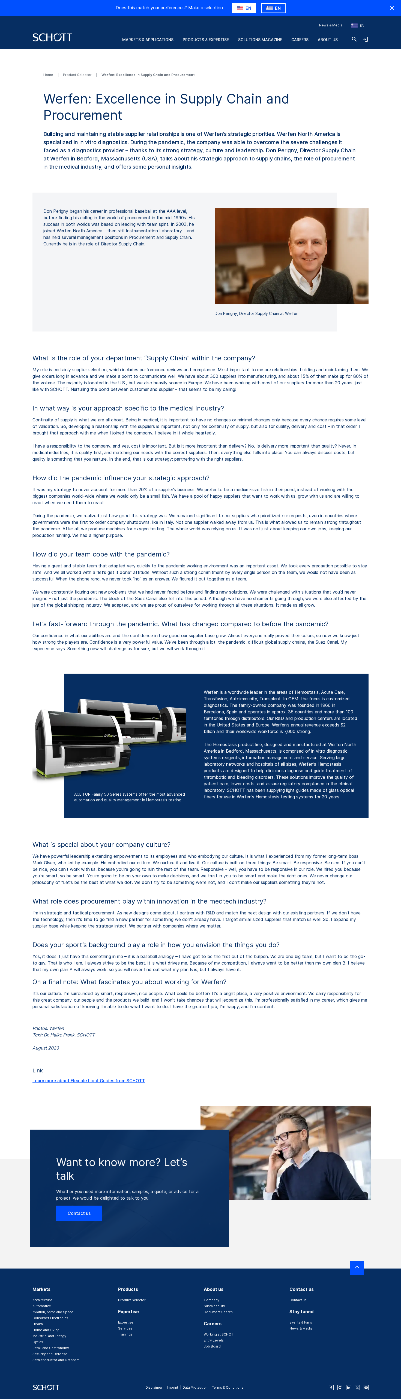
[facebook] (331, 1387)
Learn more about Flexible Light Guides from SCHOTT (88, 1080)
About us (328, 39)
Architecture (42, 1300)
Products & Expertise (206, 39)
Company (211, 1300)
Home (48, 75)
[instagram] (339, 1387)
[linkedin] (348, 1387)
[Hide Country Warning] (392, 8)
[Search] (354, 39)
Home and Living (45, 1330)
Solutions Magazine (260, 39)
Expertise (125, 1322)
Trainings (125, 1334)
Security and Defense (49, 1354)
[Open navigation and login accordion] (365, 39)
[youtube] (366, 1387)
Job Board (212, 1346)
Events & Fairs (300, 1322)
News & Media (330, 25)
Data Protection (195, 1387)
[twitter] (357, 1387)
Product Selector (77, 75)
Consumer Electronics (50, 1318)
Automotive (41, 1306)
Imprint (172, 1387)
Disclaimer (154, 1387)
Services (125, 1328)
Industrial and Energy (49, 1336)
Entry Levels (214, 1340)
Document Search (218, 1312)
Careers (300, 39)
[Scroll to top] (357, 1268)
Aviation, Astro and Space (52, 1312)
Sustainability (214, 1306)
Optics (37, 1342)
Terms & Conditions (227, 1387)
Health (37, 1324)
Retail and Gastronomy (50, 1348)
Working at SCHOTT (219, 1334)
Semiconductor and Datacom (55, 1360)
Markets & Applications (147, 39)
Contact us (79, 1213)
